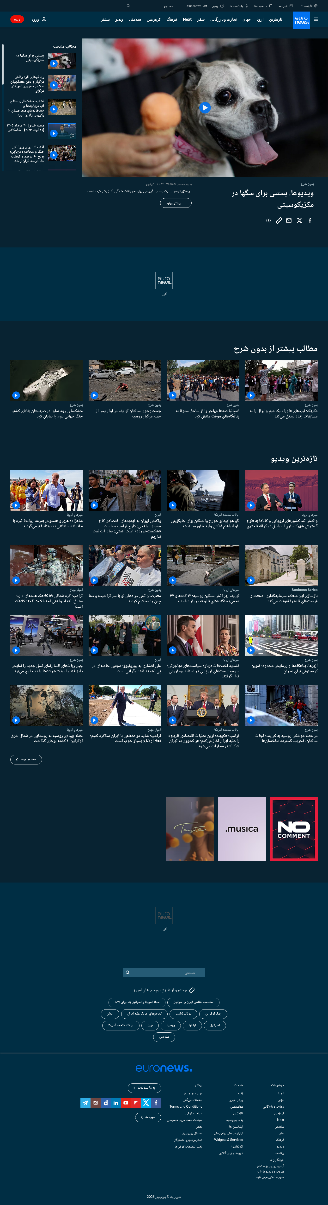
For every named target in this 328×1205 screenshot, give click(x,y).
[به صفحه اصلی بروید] (301, 20)
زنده (17, 19)
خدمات (238, 1085)
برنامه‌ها (279, 1153)
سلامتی (135, 19)
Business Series (305, 590)
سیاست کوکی (193, 1113)
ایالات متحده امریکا (226, 515)
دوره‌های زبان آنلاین (231, 1153)
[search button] (128, 6)
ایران (158, 515)
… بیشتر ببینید (176, 203)
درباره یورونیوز (192, 1093)
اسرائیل (215, 1025)
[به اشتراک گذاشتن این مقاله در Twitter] (299, 220)
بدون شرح (311, 405)
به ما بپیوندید (234, 1120)
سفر (201, 19)
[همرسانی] (289, 220)
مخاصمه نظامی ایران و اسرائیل (193, 1002)
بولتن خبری (236, 1100)
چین (150, 1025)
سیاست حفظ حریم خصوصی (184, 1120)
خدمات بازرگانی (192, 1100)
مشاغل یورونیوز (192, 1133)
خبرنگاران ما (276, 1160)
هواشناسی (236, 1107)
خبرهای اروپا (310, 515)
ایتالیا (192, 1025)
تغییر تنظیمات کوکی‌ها (188, 1146)
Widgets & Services (228, 1140)
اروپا (259, 19)
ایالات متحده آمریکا (121, 1025)
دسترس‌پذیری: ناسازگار (188, 1140)
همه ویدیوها (28, 760)
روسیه (171, 1025)
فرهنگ (172, 19)
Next (187, 19)
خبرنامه (150, 1117)
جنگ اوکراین (213, 1014)
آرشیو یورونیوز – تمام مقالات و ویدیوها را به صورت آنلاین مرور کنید (270, 1172)
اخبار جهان (76, 590)
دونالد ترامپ (183, 1014)
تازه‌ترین (275, 19)
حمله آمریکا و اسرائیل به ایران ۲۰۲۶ (137, 1002)
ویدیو (119, 19)
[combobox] (153, 6)
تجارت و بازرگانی (223, 19)
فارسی (308, 5)
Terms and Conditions (186, 1107)
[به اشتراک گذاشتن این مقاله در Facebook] (310, 220)
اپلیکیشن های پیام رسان (228, 1133)
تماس (198, 1126)
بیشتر (198, 1085)
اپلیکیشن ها (236, 1126)
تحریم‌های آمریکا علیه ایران (144, 1014)
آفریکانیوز (237, 1146)
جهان (247, 19)
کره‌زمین (154, 19)
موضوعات (277, 1085)
